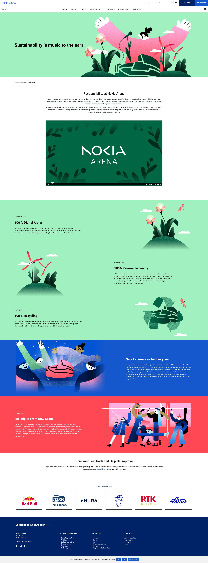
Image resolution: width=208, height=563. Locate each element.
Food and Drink (123, 9)
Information (137, 9)
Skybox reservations (67, 542)
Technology (64, 548)
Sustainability (128, 540)
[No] (206, 559)
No (124, 559)
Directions (110, 9)
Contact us (165, 2)
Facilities (84, 9)
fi (2, 9)
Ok (118, 559)
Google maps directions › (24, 541)
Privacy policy (133, 559)
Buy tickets (201, 3)
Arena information (130, 538)
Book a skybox (187, 3)
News (160, 2)
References (64, 546)
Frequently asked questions (151, 2)
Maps (94, 542)
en (5, 9)
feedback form (102, 469)
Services (73, 9)
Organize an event (95, 9)
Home (16, 82)
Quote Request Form (67, 538)
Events (64, 9)
